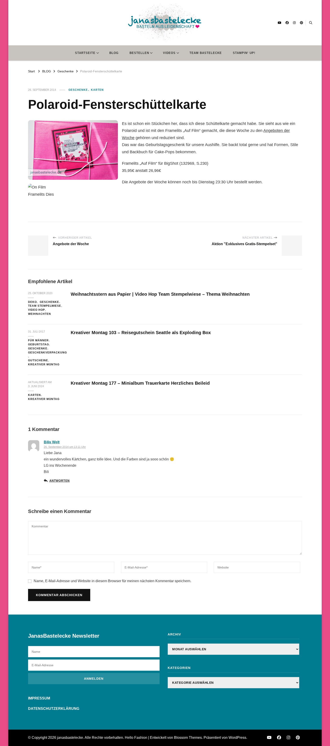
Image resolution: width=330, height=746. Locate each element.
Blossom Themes (188, 737)
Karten (97, 89)
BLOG (114, 53)
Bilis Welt (51, 442)
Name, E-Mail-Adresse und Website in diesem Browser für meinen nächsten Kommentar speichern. (112, 581)
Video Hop (36, 309)
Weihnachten (39, 313)
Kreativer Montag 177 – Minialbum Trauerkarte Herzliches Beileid (140, 383)
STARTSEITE (85, 53)
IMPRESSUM (39, 698)
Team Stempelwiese (44, 305)
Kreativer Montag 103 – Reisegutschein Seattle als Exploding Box (141, 332)
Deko (32, 302)
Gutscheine (38, 360)
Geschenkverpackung (47, 352)
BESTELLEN (139, 53)
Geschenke (78, 89)
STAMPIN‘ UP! (244, 53)
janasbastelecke (70, 737)
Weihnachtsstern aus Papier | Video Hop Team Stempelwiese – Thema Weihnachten (160, 294)
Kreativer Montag (43, 364)
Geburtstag (38, 344)
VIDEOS (169, 53)
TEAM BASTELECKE (205, 53)
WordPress (237, 737)
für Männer (38, 340)
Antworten (59, 480)
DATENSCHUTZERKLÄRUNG (53, 708)
